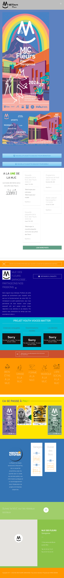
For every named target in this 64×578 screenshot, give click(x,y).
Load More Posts (42, 247)
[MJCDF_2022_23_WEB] (55, 420)
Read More (27, 202)
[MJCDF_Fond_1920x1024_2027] (32, 113)
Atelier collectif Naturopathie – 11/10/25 (51, 200)
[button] (3, 420)
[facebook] (46, 510)
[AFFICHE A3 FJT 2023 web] (24, 415)
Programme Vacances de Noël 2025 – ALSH (52, 177)
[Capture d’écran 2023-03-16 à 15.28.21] (40, 415)
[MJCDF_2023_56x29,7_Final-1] (9, 420)
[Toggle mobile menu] (61, 3)
